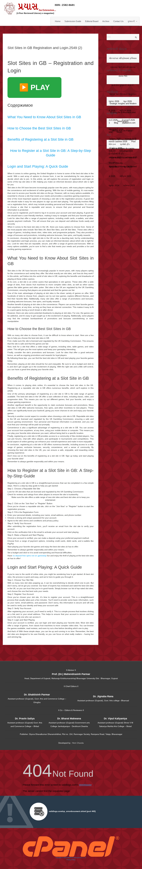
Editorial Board (91, 21)
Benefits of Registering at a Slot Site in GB (40, 139)
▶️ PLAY (34, 87)
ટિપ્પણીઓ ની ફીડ (116, 154)
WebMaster (85, 784)
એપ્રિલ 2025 (125, 176)
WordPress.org (115, 163)
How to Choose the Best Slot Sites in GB (39, 128)
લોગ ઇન (112, 144)
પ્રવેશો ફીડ (125, 144)
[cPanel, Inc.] (71, 846)
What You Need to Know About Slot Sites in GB (44, 117)
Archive (105, 21)
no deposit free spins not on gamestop (29, 556)
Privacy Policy (71, 859)
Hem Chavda (78, 743)
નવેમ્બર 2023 (129, 185)
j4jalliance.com (128, 123)
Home (57, 21)
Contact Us (118, 21)
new (110, 132)
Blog (116, 123)
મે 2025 (112, 176)
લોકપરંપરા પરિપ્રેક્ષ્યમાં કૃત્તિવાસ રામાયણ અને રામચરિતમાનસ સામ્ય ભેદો (123, 67)
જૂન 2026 (127, 101)
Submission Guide (72, 21)
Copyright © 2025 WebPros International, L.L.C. (71, 857)
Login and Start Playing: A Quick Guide (37, 166)
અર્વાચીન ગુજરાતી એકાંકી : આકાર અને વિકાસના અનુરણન (122, 89)
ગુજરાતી (131, 21)
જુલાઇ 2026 (114, 101)
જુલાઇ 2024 (114, 185)
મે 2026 (112, 110)
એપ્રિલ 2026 (125, 110)
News (119, 132)
